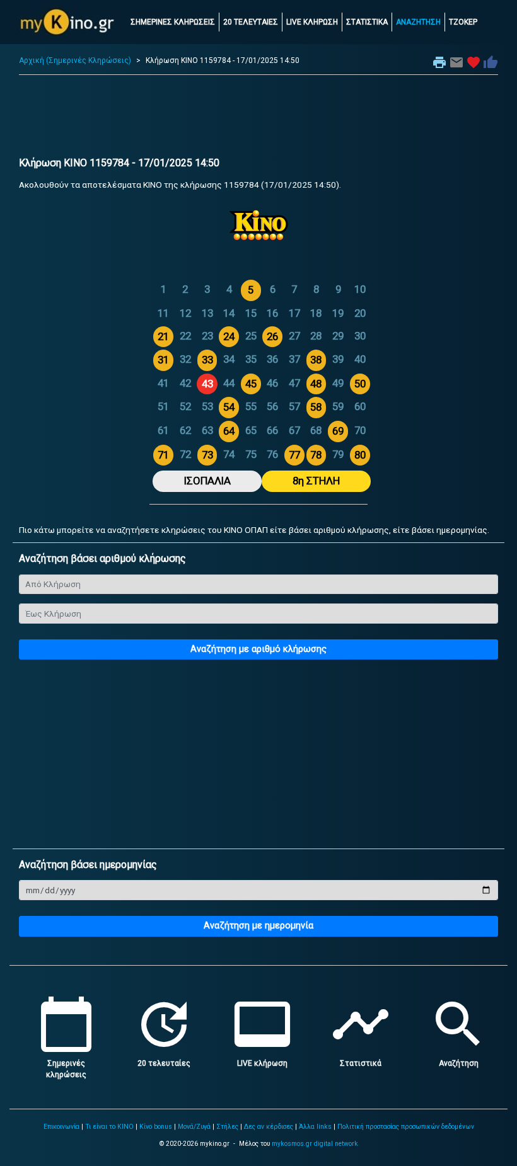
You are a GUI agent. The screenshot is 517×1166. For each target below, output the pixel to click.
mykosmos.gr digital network (315, 1144)
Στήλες (227, 1127)
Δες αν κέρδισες (268, 1127)
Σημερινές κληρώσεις (66, 1063)
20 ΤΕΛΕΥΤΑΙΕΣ (250, 22)
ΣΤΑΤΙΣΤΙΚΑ (367, 22)
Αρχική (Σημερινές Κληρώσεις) (75, 60)
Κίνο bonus (155, 1127)
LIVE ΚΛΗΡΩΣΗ (312, 22)
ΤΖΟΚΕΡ (463, 22)
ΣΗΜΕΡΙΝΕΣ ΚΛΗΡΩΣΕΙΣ (173, 22)
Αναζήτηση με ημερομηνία (258, 925)
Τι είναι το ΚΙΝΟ (109, 1127)
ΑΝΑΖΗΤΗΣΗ (418, 22)
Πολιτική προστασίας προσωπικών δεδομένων (405, 1127)
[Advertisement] (258, 119)
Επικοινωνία (61, 1127)
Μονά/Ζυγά (194, 1127)
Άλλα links (315, 1127)
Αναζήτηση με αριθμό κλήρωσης (258, 649)
